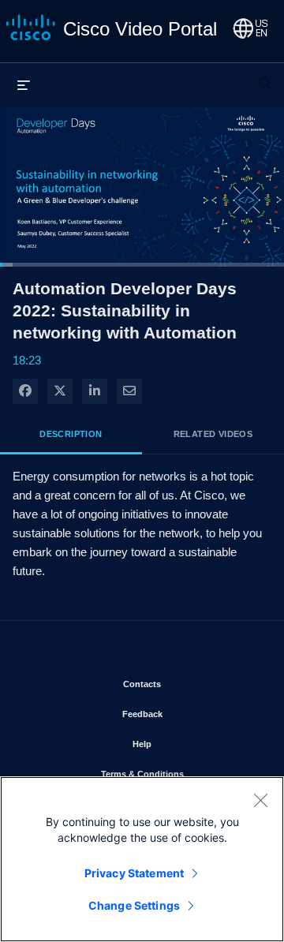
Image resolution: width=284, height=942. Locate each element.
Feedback (188, 713)
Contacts (188, 683)
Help (188, 743)
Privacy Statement (134, 873)
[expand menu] (24, 84)
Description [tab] (70, 434)
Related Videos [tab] (213, 434)
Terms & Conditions (180, 773)
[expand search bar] (265, 76)
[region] (142, 859)
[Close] (260, 800)
